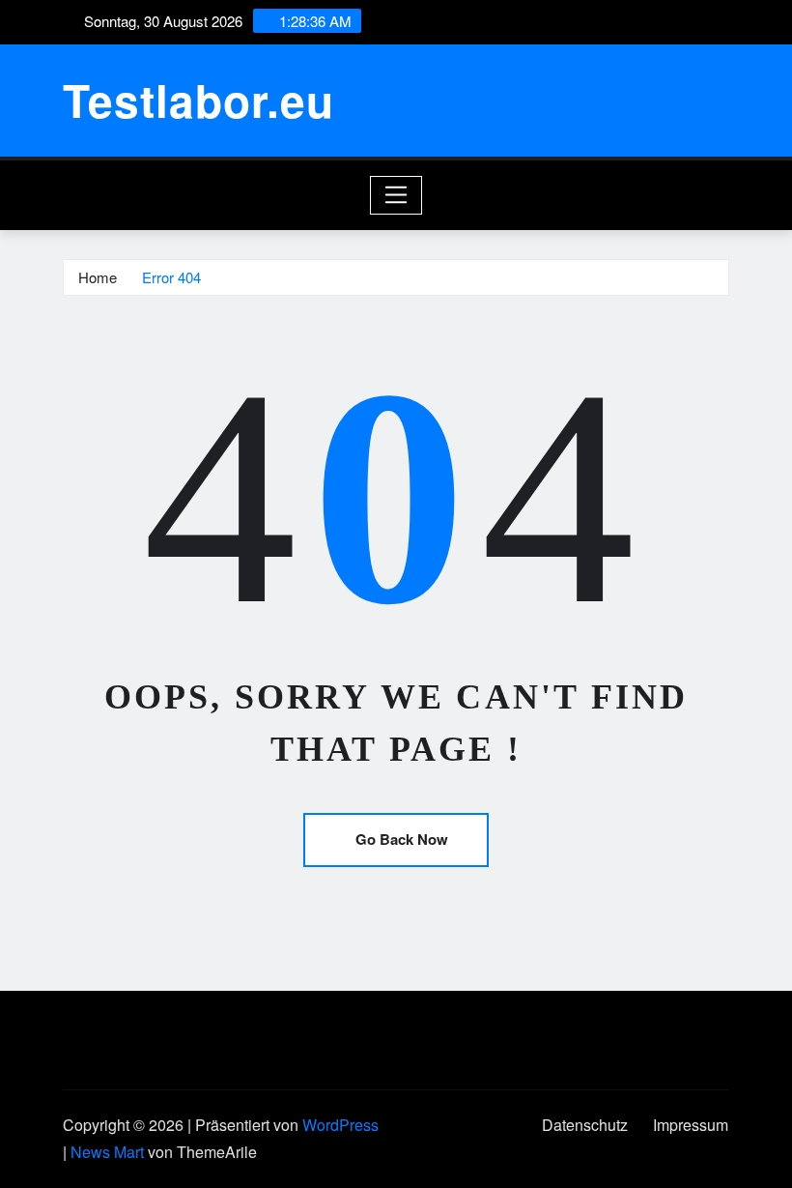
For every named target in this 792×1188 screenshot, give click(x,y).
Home (97, 277)
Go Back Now (401, 839)
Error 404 (171, 277)
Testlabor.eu (198, 99)
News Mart (107, 1152)
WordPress (340, 1125)
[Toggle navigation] (396, 195)
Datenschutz (585, 1125)
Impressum (690, 1125)
